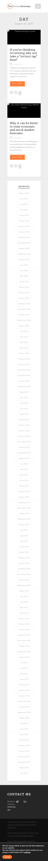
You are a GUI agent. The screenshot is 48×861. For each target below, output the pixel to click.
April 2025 (24, 282)
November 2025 (24, 243)
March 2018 (24, 740)
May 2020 (24, 607)
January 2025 (24, 298)
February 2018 (24, 745)
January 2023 (24, 431)
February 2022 (24, 491)
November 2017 (24, 762)
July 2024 (24, 331)
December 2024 (24, 304)
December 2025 (24, 237)
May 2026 (24, 210)
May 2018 (24, 734)
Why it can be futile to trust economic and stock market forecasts (24, 128)
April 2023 (24, 414)
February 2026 (24, 226)
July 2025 (24, 265)
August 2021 (24, 525)
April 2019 (24, 679)
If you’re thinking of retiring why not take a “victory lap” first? (23, 54)
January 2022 (24, 497)
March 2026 (24, 221)
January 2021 (24, 563)
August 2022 (24, 458)
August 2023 (24, 392)
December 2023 (24, 370)
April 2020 (24, 613)
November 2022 (24, 442)
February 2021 (24, 558)
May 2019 (24, 674)
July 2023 (24, 398)
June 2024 (24, 337)
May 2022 (24, 475)
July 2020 (24, 596)
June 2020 (24, 602)
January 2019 (24, 696)
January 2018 (24, 751)
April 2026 (24, 215)
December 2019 (24, 635)
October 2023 (24, 381)
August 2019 (24, 657)
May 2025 (24, 276)
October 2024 (24, 315)
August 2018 (24, 718)
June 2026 (24, 204)
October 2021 (24, 514)
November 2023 (24, 375)
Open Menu (38, 6)
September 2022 (24, 453)
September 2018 (24, 712)
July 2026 (24, 199)
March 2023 (24, 420)
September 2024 (24, 320)
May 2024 (24, 342)
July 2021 (24, 530)
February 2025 (24, 293)
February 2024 (24, 359)
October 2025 (24, 248)
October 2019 (24, 646)
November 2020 (24, 574)
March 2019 (24, 685)
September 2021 (24, 519)
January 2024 (24, 364)
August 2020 (24, 591)
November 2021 (24, 508)
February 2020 (24, 624)
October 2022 (24, 447)
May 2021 (24, 541)
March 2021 (24, 552)
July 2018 (24, 723)
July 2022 (24, 464)
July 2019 (24, 663)
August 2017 (24, 768)
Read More (17, 84)
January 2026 (24, 232)
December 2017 (24, 757)
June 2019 (24, 668)
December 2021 (24, 502)
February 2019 (24, 690)
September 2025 (24, 254)
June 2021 (24, 536)
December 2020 (24, 569)
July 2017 (24, 773)
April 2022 (24, 480)
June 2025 (24, 270)
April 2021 (24, 547)
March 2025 (24, 287)
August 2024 (24, 326)
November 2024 (24, 309)
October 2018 (24, 707)
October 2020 (24, 580)
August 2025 (24, 259)
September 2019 (24, 652)
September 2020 (24, 585)
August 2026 (24, 193)
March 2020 (24, 618)
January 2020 (24, 629)
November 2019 (24, 641)
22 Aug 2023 (17, 64)
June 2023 (24, 403)
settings (27, 852)
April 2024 (24, 348)
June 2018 (24, 729)
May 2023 (24, 409)
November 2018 (24, 701)
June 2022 (24, 469)
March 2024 (24, 353)
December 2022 (24, 436)
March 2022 (24, 486)
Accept (7, 857)
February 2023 (24, 425)
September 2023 (24, 386)
